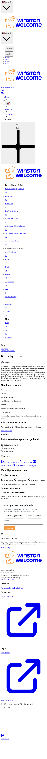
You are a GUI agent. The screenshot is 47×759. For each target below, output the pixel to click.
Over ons (8, 61)
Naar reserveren (6, 431)
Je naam (6, 521)
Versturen (9, 528)
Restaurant (9, 109)
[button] (18, 143)
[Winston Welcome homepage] (23, 22)
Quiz (7, 63)
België (8, 102)
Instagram (4, 349)
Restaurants (5, 588)
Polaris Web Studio (7, 579)
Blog (7, 57)
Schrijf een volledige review (34, 516)
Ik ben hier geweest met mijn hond (14, 516)
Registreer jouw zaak (8, 351)
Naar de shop (5, 548)
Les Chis (4, 644)
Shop (7, 59)
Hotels (11, 588)
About (3, 596)
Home (7, 97)
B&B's (16, 588)
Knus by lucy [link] (10, 119)
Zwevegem (9, 114)
